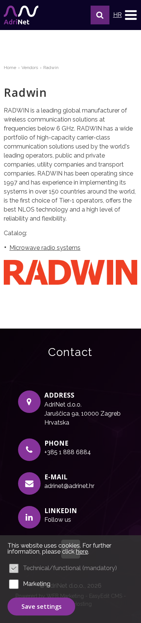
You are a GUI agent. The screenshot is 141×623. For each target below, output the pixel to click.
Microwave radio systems (44, 247)
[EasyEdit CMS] (21, 15)
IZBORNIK (130, 15)
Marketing (36, 583)
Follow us (57, 519)
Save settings (41, 606)
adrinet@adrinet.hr (69, 485)
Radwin (51, 67)
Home (10, 67)
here (82, 551)
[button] (100, 15)
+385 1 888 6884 (67, 452)
